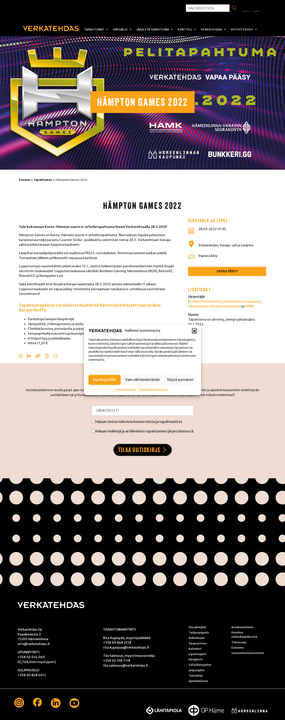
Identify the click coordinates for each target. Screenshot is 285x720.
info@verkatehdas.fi (34, 644)
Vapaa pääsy (208, 256)
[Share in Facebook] (20, 356)
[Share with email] (55, 356)
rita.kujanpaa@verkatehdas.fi (126, 648)
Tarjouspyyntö (199, 632)
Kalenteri (195, 648)
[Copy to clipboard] (38, 356)
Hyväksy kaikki (104, 380)
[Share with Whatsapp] (47, 356)
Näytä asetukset (180, 380)
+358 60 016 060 (31, 657)
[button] (194, 330)
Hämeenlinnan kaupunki (242, 302)
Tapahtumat (94, 29)
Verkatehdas (211, 29)
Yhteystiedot (242, 29)
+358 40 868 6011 (32, 675)
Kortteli (185, 29)
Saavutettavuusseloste (247, 653)
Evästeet (237, 647)
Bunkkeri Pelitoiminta (205, 302)
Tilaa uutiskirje (139, 450)
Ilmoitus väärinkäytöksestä (244, 634)
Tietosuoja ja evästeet (153, 389)
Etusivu (24, 179)
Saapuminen (198, 643)
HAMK (249, 306)
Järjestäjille (197, 670)
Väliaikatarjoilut (200, 664)
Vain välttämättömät (142, 380)
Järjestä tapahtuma (152, 29)
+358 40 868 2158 (117, 643)
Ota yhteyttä (197, 627)
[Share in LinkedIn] (29, 356)
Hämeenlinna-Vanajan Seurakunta (214, 306)
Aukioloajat (197, 638)
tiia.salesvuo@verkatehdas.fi (125, 666)
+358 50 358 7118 (116, 661)
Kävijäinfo (196, 659)
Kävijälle (120, 29)
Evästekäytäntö (125, 389)
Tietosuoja (238, 642)
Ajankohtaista (198, 681)
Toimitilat (196, 675)
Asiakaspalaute (242, 627)
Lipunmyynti (197, 654)
